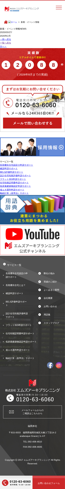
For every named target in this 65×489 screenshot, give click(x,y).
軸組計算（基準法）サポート (14, 193)
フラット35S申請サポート (13, 179)
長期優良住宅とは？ (16, 285)
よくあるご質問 (51, 290)
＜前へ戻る (5, 39)
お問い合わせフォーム (49, 483)
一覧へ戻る (5, 43)
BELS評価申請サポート (11, 172)
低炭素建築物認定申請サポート (15, 186)
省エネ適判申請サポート (12, 189)
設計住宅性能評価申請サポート (15, 175)
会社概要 (48, 298)
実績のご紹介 (50, 281)
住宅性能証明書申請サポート (14, 182)
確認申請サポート (9, 168)
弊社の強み (49, 273)
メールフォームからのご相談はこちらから (32, 412)
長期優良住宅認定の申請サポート (16, 165)
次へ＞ (3, 46)
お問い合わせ (50, 306)
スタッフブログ (51, 323)
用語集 (47, 314)
